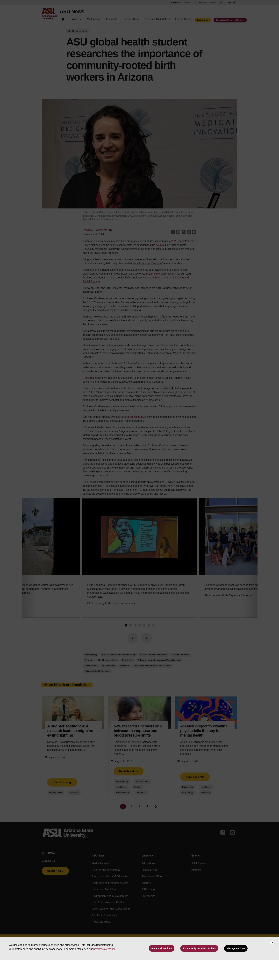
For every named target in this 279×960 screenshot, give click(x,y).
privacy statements (104, 949)
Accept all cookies (161, 948)
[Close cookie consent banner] (272, 942)
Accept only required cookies (199, 948)
